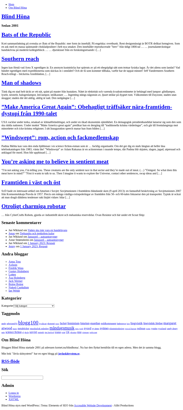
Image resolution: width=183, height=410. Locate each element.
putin (148, 329)
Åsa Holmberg (17, 277)
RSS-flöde (10, 361)
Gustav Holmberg (19, 271)
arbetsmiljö (12, 323)
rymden (154, 328)
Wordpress (15, 396)
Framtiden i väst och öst (30, 182)
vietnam (85, 332)
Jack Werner (16, 280)
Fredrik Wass (16, 268)
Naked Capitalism (19, 287)
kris (128, 324)
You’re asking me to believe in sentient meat (55, 161)
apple (3, 323)
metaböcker (23, 328)
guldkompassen (108, 323)
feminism (73, 323)
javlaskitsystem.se (69, 353)
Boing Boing (16, 284)
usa (79, 332)
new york (79, 329)
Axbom (13, 264)
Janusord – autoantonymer (42, 236)
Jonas (12, 233)
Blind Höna (15, 16)
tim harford (49, 332)
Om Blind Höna (18, 7)
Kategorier (7, 305)
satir (3, 332)
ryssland (162, 328)
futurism (85, 323)
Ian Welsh (14, 290)
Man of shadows (21, 82)
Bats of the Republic (26, 34)
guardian (95, 323)
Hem (11, 4)
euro (57, 324)
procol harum (130, 329)
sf (23, 332)
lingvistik (136, 323)
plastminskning (116, 328)
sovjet (33, 332)
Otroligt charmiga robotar (33, 206)
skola (26, 332)
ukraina (73, 332)
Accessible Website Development (93, 405)
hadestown (121, 323)
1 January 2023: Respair (41, 243)
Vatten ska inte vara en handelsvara (47, 230)
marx (15, 329)
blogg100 (28, 322)
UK (68, 332)
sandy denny (172, 328)
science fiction (14, 332)
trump (58, 332)
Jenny (12, 246)
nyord (87, 328)
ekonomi (51, 323)
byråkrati (43, 324)
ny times (95, 328)
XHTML (14, 399)
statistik (41, 332)
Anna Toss (15, 261)
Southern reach (20, 58)
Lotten (12, 274)
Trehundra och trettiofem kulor (37, 233)
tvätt (63, 332)
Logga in (14, 392)
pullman (141, 328)
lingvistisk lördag (153, 323)
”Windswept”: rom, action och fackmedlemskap (60, 137)
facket (63, 323)
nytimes (104, 328)
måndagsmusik (62, 328)
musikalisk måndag (39, 328)
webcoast (93, 332)
